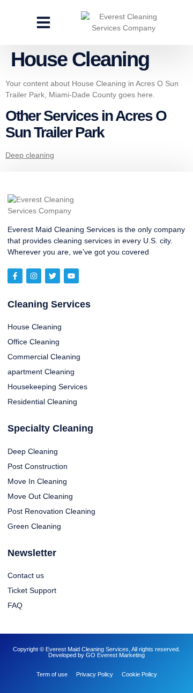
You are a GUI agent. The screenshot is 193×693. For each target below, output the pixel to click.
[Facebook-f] (15, 275)
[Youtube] (71, 275)
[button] (43, 22)
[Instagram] (33, 275)
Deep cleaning (29, 155)
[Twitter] (52, 275)
